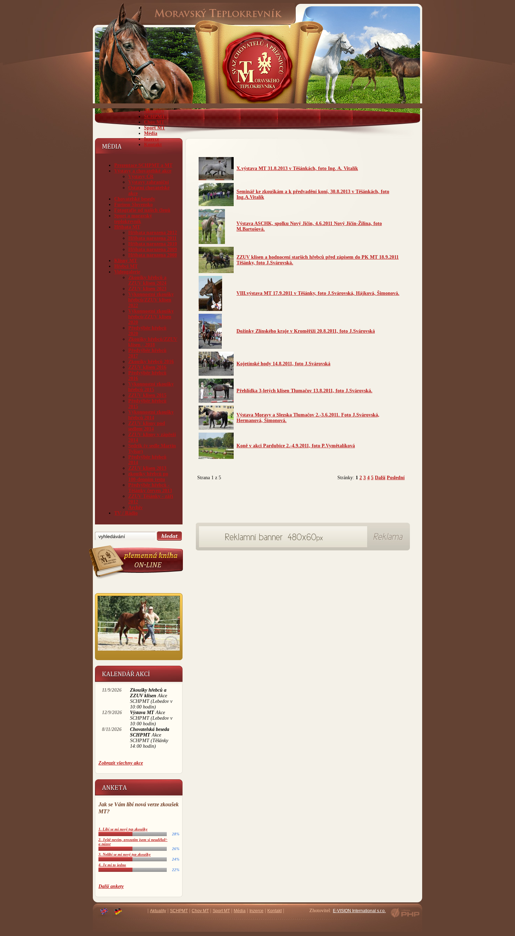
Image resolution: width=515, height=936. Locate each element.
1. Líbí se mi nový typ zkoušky (122, 829)
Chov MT (154, 122)
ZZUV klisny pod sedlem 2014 (146, 426)
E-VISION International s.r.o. (359, 910)
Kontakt (153, 144)
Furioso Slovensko (133, 204)
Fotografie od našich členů (142, 210)
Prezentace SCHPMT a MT (143, 165)
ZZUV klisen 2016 (147, 367)
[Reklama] (283, 545)
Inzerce (151, 139)
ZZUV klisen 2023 (147, 288)
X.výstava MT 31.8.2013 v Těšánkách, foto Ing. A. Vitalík (297, 168)
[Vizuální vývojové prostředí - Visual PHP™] (405, 917)
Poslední (396, 477)
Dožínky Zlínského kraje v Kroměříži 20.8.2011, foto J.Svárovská (305, 331)
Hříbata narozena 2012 (152, 232)
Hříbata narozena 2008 (152, 255)
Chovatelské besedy (134, 199)
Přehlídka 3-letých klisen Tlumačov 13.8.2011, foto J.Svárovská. (304, 390)
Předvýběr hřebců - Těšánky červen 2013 (150, 487)
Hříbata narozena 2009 (152, 249)
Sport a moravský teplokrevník (133, 218)
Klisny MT (125, 260)
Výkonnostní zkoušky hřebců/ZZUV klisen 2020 (151, 316)
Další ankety (111, 886)
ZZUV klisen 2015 (147, 395)
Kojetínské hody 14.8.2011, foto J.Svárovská (283, 363)
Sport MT (154, 127)
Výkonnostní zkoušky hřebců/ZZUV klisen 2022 (151, 300)
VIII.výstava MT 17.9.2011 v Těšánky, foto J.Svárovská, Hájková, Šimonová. (317, 293)
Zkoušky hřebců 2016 (151, 361)
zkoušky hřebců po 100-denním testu (148, 476)
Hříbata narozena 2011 (152, 238)
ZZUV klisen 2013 (147, 468)
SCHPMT (154, 116)
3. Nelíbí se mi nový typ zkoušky (124, 854)
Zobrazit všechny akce (120, 763)
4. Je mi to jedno (112, 865)
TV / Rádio (126, 513)
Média (150, 133)
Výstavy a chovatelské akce (142, 171)
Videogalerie (127, 271)
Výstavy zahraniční (148, 182)
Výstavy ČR (140, 176)
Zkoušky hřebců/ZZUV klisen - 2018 (152, 342)
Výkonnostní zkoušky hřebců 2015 (151, 386)
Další (380, 477)
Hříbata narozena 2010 (152, 243)
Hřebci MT (126, 266)
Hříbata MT (127, 227)
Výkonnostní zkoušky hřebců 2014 (151, 414)
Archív (135, 507)
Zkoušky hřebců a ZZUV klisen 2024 (147, 280)
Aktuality (154, 111)
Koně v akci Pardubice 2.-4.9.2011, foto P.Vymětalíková (295, 445)
